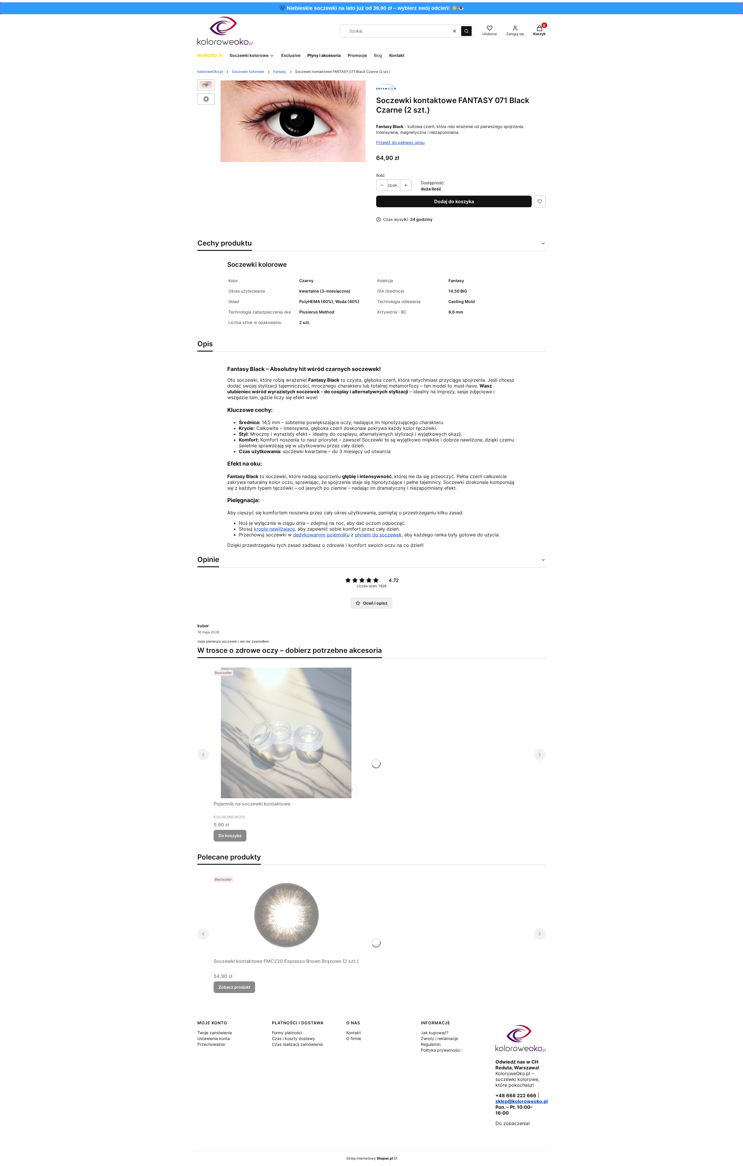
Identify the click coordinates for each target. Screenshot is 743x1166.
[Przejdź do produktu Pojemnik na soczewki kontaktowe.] (286, 733)
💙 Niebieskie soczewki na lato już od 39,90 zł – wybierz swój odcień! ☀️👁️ (371, 8)
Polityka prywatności (440, 1050)
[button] (466, 31)
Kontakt (353, 1032)
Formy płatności (287, 1032)
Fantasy (279, 71)
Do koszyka (230, 835)
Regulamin (431, 1044)
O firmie (353, 1038)
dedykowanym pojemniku (321, 535)
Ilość (380, 175)
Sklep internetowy (369, 1158)
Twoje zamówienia (214, 1032)
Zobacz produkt (234, 987)
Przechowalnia (211, 1044)
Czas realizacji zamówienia (297, 1044)
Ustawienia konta (213, 1038)
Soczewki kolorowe (248, 71)
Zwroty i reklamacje (439, 1038)
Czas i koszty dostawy (293, 1038)
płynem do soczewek (378, 535)
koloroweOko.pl (210, 71)
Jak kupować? (434, 1032)
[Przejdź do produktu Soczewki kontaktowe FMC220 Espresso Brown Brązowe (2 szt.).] (286, 915)
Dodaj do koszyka (454, 201)
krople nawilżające (274, 529)
